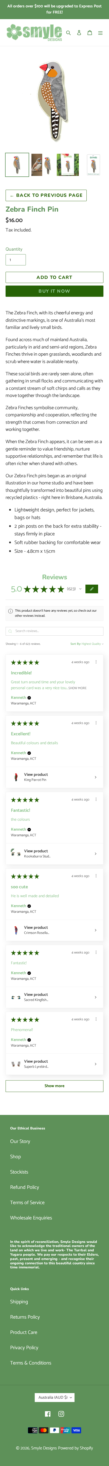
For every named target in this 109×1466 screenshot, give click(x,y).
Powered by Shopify (75, 1448)
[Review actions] (96, 661)
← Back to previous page (46, 195)
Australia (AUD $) (53, 1397)
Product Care (23, 1332)
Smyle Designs (44, 1448)
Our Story (20, 1141)
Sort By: (75, 644)
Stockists (19, 1172)
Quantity (14, 249)
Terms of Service (27, 1203)
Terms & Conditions (30, 1363)
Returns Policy (25, 1317)
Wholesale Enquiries (31, 1218)
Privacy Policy (24, 1348)
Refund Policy (24, 1187)
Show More (77, 688)
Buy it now (54, 291)
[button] (80, 589)
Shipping (19, 1302)
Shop (15, 1157)
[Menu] (100, 32)
